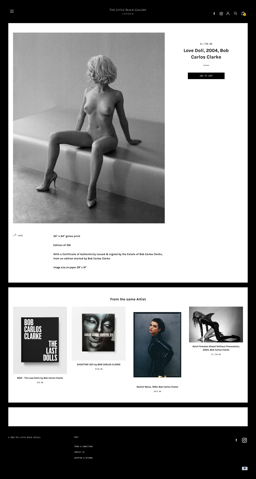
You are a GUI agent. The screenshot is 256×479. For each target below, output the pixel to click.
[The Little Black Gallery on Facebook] (214, 13)
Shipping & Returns (83, 458)
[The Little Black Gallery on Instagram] (221, 13)
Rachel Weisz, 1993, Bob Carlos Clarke (157, 386)
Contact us (79, 452)
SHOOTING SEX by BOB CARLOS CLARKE (98, 364)
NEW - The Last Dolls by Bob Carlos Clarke (40, 378)
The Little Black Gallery (28, 437)
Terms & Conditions (83, 446)
